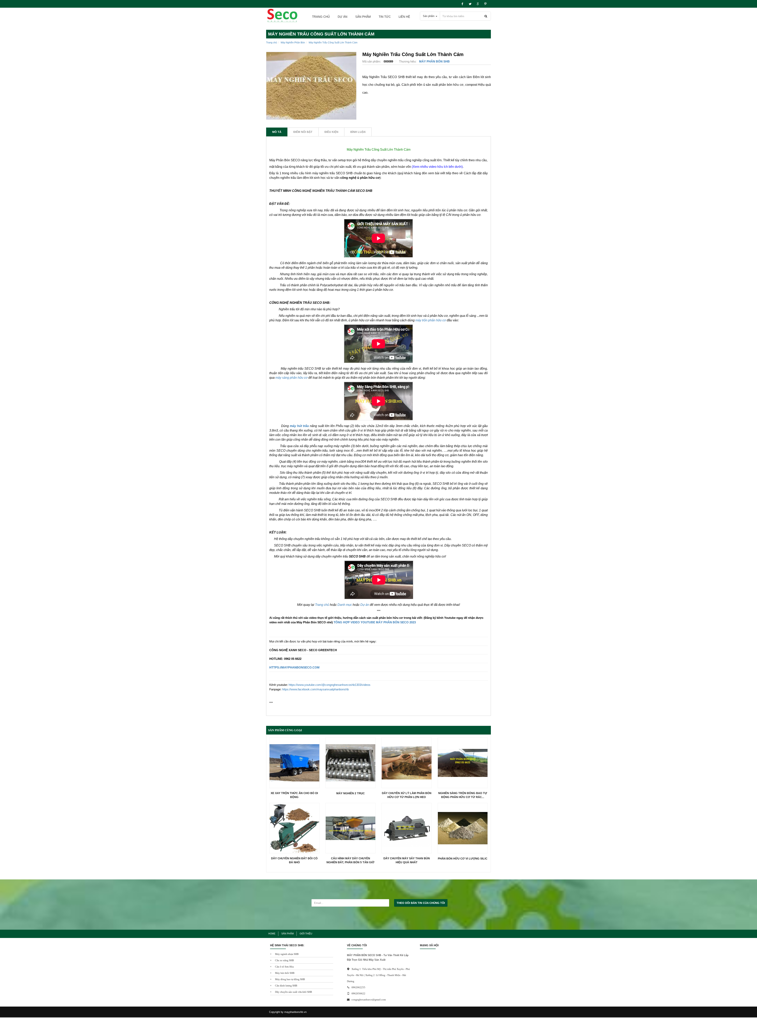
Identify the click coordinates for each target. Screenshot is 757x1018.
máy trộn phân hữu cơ (430, 320)
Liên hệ (404, 16)
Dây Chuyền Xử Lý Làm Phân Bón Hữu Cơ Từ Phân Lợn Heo (406, 795)
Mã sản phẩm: (372, 61)
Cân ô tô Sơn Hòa (284, 966)
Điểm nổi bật (302, 131)
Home (271, 933)
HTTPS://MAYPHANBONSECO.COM (294, 667)
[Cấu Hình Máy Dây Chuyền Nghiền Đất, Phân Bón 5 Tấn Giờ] (351, 828)
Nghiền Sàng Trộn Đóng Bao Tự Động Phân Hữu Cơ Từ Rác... (462, 795)
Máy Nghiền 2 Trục (350, 793)
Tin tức (385, 16)
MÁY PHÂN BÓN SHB (434, 61)
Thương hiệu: (408, 61)
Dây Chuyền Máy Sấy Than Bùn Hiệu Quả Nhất (406, 860)
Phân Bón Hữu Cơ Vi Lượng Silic (462, 858)
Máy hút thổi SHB (284, 972)
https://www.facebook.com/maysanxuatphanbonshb (315, 689)
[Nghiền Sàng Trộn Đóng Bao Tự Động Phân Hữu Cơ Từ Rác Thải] (463, 763)
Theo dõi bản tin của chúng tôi (421, 902)
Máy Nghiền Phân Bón (293, 42)
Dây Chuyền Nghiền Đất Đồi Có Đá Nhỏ (294, 860)
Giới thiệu (306, 933)
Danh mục (344, 604)
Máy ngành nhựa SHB (286, 954)
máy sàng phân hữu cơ (291, 377)
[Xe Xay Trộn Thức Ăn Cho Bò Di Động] (294, 763)
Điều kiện (331, 131)
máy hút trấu (299, 426)
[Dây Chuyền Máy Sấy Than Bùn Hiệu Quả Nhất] (407, 828)
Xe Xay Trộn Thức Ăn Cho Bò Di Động (294, 795)
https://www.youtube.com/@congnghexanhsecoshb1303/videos (329, 684)
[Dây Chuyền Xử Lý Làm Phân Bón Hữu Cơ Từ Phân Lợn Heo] (407, 763)
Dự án (364, 604)
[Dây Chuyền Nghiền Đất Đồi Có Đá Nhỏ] (294, 828)
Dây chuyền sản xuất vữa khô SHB (293, 991)
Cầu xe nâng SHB (284, 960)
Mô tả (276, 131)
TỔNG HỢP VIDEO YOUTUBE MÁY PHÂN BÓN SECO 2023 (375, 622)
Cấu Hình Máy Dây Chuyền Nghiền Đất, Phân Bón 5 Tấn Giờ (350, 860)
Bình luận (357, 131)
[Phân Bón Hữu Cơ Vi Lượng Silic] (463, 828)
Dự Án (342, 16)
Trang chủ (321, 16)
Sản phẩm (363, 16)
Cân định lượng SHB (285, 985)
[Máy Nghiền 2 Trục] (351, 763)
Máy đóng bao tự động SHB (289, 979)
